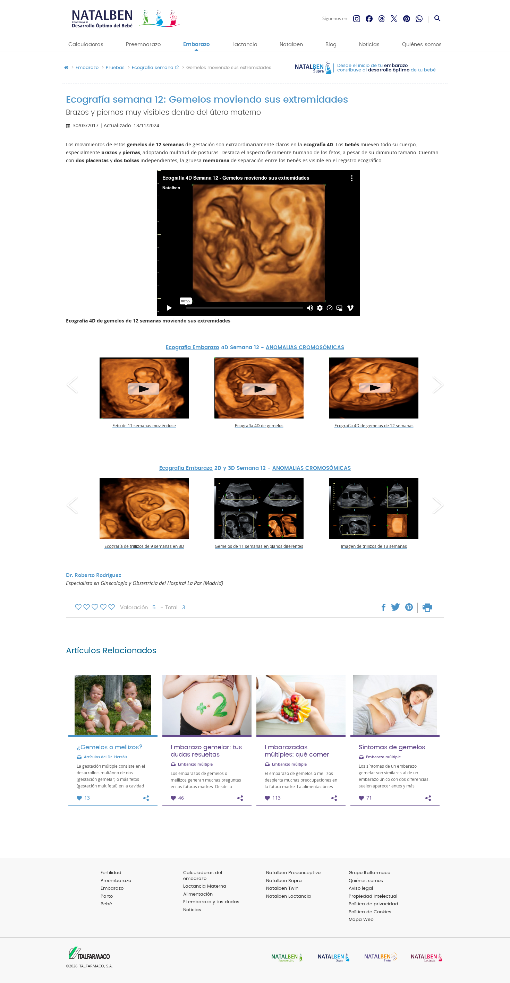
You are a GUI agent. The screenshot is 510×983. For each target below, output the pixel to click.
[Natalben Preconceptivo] (285, 958)
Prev (72, 385)
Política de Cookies (370, 912)
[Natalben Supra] (332, 958)
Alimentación (198, 894)
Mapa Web (361, 919)
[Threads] (381, 18)
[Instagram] (356, 18)
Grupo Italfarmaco (369, 873)
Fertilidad (111, 873)
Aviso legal (361, 888)
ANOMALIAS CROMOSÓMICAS (305, 347)
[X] (394, 18)
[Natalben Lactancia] (425, 958)
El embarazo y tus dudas (211, 902)
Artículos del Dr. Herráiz (105, 757)
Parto (107, 896)
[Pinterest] (406, 18)
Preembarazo (143, 44)
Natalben (291, 44)
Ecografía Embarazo (192, 347)
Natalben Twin (282, 888)
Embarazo (196, 44)
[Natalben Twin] (378, 958)
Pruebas (115, 68)
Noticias (369, 44)
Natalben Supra (284, 881)
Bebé (106, 904)
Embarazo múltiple (195, 764)
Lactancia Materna (204, 886)
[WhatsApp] (419, 18)
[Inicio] (125, 19)
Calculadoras (85, 44)
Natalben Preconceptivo (293, 873)
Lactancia (244, 44)
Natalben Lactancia (288, 896)
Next (438, 385)
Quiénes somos (422, 44)
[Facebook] (369, 18)
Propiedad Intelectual (373, 896)
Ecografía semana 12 (155, 68)
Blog (331, 44)
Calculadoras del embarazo (202, 876)
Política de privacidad (373, 904)
